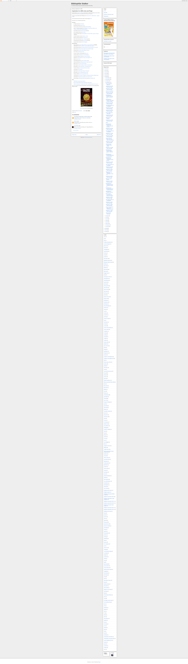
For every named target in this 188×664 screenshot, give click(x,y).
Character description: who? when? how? (85, 76)
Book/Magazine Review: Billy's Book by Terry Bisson (110, 155)
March (107, 223)
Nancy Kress (83, 25)
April (107, 221)
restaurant (105, 556)
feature (105, 376)
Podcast (105, 522)
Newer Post (74, 134)
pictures (105, 516)
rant (104, 545)
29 (104, 238)
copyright (105, 336)
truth (104, 611)
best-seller (106, 258)
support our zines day (107, 589)
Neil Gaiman (106, 479)
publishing (106, 538)
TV (104, 613)
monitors (105, 466)
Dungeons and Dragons (108, 356)
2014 (106, 68)
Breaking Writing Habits (83, 78)
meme (105, 455)
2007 (106, 229)
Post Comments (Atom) (88, 137)
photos (105, 514)
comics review (106, 329)
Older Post (99, 134)
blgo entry (105, 265)
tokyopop (105, 607)
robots (105, 558)
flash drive (105, 387)
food (104, 391)
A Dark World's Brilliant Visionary (84, 50)
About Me (105, 12)
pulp (104, 540)
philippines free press (107, 511)
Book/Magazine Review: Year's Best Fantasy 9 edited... (110, 100)
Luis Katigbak (106, 442)
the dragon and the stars (108, 600)
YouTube (105, 645)
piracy (105, 518)
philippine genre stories (108, 490)
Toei (104, 605)
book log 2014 (106, 285)
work (105, 633)
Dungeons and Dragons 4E (108, 358)
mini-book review (107, 459)
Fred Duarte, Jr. (85, 37)
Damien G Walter (80, 12)
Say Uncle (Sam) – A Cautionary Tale (85, 66)
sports (105, 582)
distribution (106, 351)
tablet (105, 593)
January (107, 226)
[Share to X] (87, 110)
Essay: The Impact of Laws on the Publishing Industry (109, 208)
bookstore (105, 300)
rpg (104, 562)
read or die (106, 547)
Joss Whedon (106, 425)
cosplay (105, 338)
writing (105, 642)
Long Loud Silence (87, 56)
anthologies (106, 249)
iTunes (105, 420)
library (105, 434)
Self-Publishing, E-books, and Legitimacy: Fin (85, 57)
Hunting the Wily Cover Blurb (85, 67)
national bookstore (107, 475)
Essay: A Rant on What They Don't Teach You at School (110, 139)
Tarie (91, 18)
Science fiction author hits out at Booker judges (86, 48)
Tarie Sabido (76, 125)
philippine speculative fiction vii (109, 509)
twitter (105, 614)
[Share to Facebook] (88, 110)
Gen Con (105, 400)
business (105, 307)
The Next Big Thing (107, 602)
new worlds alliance (107, 481)
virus (105, 625)
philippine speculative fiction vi (109, 507)
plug (75, 112)
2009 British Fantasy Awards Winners (79, 81)
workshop (105, 634)
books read (106, 298)
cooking (105, 334)
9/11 (104, 240)
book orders (106, 287)
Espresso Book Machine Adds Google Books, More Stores (83, 82)
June (107, 218)
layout (105, 431)
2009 (106, 76)
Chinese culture (106, 318)
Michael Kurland (83, 30)
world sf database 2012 (108, 640)
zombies (105, 647)
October (107, 80)
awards (105, 256)
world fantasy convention (108, 636)
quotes (105, 542)
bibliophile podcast (107, 260)
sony (105, 578)
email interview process (108, 371)
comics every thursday (108, 327)
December (108, 77)
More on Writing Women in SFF (83, 72)
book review (106, 289)
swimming (105, 591)
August (107, 215)
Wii (104, 631)
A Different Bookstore (107, 242)
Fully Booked (106, 394)
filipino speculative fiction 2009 (109, 382)
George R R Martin (107, 402)
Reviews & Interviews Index (108, 14)
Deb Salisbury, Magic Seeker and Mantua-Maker (82, 116)
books (105, 294)
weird (105, 629)
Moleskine (105, 464)
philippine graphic (107, 492)
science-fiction (106, 567)
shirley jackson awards (108, 569)
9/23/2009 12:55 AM (77, 128)
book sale (105, 291)
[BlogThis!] (86, 110)
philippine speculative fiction (109, 496)
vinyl (105, 622)
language (105, 427)
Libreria (105, 436)
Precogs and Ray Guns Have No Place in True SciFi (90, 47)
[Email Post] (84, 110)
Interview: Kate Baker (109, 91)
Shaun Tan (86, 53)
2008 (106, 228)
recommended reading (108, 551)
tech (104, 598)
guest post (105, 407)
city (104, 320)
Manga (105, 447)
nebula (105, 477)
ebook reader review (107, 362)
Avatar (105, 254)
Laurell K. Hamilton (107, 429)
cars (104, 311)
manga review (106, 449)
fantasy (105, 374)
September (108, 82)
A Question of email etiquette (84, 54)
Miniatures (106, 461)
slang (105, 576)
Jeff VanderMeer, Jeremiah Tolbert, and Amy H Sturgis (90, 33)
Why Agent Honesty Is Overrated (84, 70)
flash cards (106, 385)
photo (105, 513)
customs (105, 340)
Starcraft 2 (105, 585)
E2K (104, 360)
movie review (106, 468)
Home (87, 134)
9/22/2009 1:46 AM (77, 123)
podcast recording (107, 525)
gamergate (106, 396)
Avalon (105, 253)
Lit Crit (105, 438)
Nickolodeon (106, 484)
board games (106, 278)
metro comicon (106, 457)
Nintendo (105, 486)
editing (105, 365)
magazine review (107, 445)
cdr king (105, 316)
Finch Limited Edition (83, 108)
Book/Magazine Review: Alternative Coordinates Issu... (109, 189)
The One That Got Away (82, 63)
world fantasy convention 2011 (109, 638)
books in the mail (107, 296)
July (107, 217)
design (105, 349)
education (105, 367)
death (105, 347)
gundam (105, 409)
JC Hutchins (82, 23)
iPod (105, 418)
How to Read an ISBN (85, 60)
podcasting (106, 527)
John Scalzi (85, 40)
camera (105, 309)
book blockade (106, 280)
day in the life (106, 345)
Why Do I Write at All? (91, 78)
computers (106, 331)
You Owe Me (80, 69)
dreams (105, 354)
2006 (106, 231)
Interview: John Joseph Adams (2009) (109, 145)
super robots (106, 587)
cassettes (105, 314)
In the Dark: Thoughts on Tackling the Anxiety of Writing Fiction (88, 75)
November (108, 79)
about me (105, 245)
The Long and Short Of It (84, 73)
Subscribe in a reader (107, 41)
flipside (105, 389)
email (105, 369)
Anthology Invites (81, 51)
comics (105, 325)
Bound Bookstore (107, 305)
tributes (105, 609)
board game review (107, 276)
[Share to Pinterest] (89, 110)
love (104, 440)
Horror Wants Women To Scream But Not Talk (87, 44)
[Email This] (85, 110)
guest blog (106, 405)
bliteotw (105, 267)
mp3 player (106, 472)
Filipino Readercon (107, 380)
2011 (106, 73)
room (105, 560)
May (107, 220)
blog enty (105, 271)
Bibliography (106, 16)
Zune (105, 649)
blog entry (105, 269)
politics (105, 531)
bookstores (106, 302)
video (105, 616)
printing (105, 536)
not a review (106, 488)
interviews (105, 416)
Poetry (105, 529)
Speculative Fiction (107, 580)
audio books (106, 251)
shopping (105, 571)
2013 (106, 70)
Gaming (105, 398)
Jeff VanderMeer (88, 26)
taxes (105, 596)
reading (105, 549)
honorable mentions (107, 411)
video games (106, 618)
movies (105, 470)
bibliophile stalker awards (108, 262)
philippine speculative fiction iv (109, 501)
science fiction (106, 565)
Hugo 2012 (106, 414)
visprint (105, 627)
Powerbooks (106, 533)
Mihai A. (75, 121)
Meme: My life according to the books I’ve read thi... (109, 194)
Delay (107, 122)
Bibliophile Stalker (79, 4)
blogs (105, 274)
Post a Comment (75, 130)
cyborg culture (106, 342)
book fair (105, 282)
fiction (105, 378)
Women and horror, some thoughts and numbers (86, 45)
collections (106, 322)
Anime (105, 247)
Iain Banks (83, 32)
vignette (105, 620)
